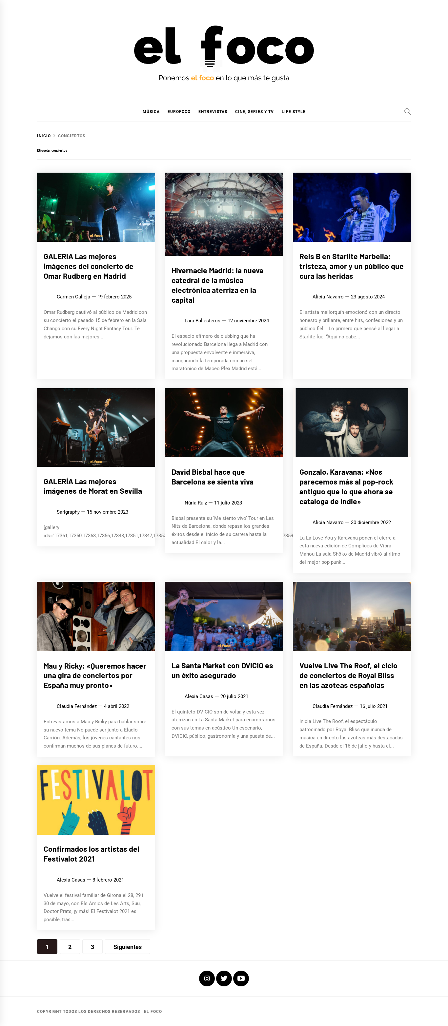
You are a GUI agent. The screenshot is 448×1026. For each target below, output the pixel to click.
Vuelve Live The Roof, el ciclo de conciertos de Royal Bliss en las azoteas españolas (348, 675)
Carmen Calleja (73, 297)
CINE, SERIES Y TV (254, 111)
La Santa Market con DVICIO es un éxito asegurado (222, 670)
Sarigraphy (68, 512)
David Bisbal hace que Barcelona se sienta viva (213, 476)
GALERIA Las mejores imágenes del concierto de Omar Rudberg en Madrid (88, 266)
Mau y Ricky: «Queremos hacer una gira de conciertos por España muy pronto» (95, 675)
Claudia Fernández (77, 706)
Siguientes (127, 946)
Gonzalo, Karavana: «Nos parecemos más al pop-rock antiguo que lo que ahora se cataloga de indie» (346, 486)
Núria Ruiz (196, 503)
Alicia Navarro (328, 297)
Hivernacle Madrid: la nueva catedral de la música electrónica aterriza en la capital (217, 285)
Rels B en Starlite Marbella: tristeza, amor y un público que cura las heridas (351, 266)
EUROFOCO (179, 111)
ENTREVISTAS (212, 111)
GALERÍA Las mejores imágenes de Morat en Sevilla (93, 486)
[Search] (407, 111)
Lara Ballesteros (202, 321)
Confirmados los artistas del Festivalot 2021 (91, 854)
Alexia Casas (199, 696)
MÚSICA (151, 111)
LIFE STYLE (294, 111)
